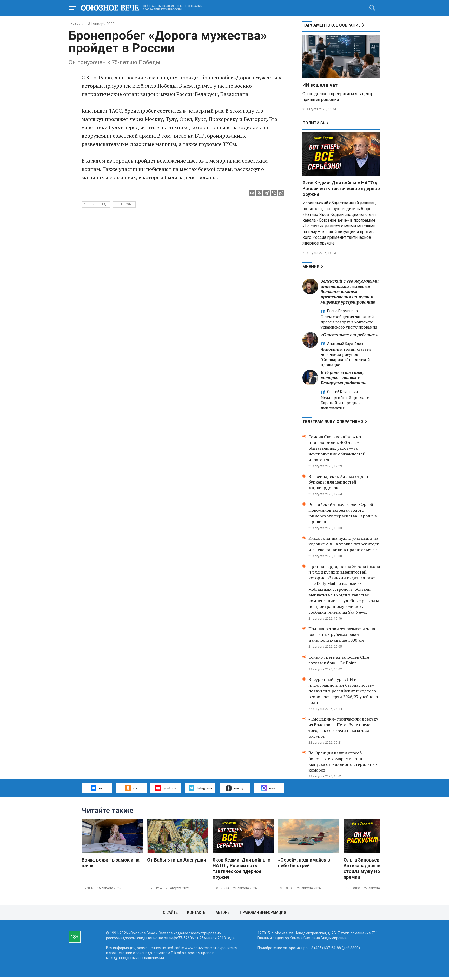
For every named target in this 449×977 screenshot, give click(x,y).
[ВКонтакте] (252, 193)
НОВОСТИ (77, 23)
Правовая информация (263, 912)
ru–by (238, 788)
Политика (313, 123)
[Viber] (274, 193)
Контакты (196, 912)
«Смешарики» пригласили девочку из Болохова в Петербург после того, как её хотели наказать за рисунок (343, 727)
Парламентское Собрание (331, 25)
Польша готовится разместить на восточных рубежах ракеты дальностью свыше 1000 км (341, 634)
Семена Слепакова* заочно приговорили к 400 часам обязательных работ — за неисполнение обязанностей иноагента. (336, 448)
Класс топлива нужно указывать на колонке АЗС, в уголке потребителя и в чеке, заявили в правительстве (343, 543)
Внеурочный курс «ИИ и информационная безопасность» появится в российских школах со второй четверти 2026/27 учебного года (343, 691)
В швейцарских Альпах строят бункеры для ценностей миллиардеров (338, 482)
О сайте (170, 912)
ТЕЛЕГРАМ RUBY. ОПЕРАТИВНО (332, 421)
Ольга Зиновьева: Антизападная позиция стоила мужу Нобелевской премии (374, 868)
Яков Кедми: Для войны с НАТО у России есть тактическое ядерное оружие (341, 188)
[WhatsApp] (281, 193)
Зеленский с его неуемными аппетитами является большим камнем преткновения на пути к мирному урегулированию (350, 291)
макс (273, 788)
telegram (204, 788)
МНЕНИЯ (310, 266)
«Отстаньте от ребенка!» (349, 335)
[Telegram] (266, 193)
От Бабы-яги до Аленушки (176, 860)
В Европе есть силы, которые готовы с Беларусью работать (343, 377)
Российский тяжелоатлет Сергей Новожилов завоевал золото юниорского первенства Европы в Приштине (342, 513)
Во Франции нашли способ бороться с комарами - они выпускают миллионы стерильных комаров (343, 761)
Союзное (286, 888)
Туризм (88, 888)
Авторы (223, 912)
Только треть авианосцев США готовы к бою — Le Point (338, 660)
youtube (169, 788)
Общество (352, 888)
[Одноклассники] (259, 193)
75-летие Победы (95, 204)
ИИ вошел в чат (320, 85)
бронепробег (124, 204)
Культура (155, 888)
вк (101, 788)
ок (135, 788)
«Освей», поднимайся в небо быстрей (304, 862)
